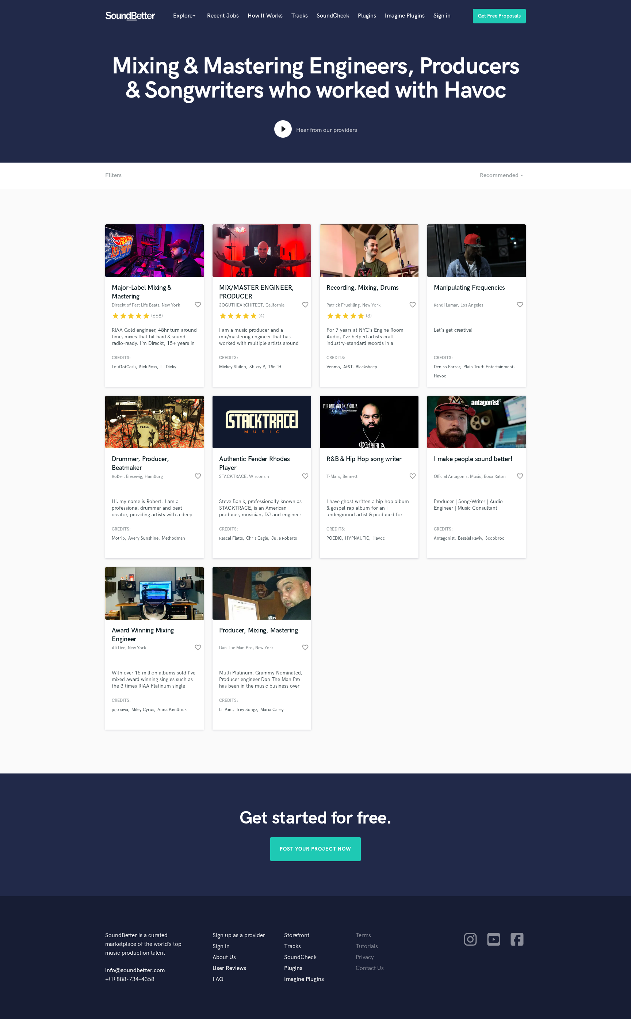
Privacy (365, 957)
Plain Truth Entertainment (488, 367)
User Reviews (229, 968)
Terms (363, 935)
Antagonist (444, 538)
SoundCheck (333, 15)
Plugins (367, 15)
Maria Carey (272, 709)
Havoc (440, 376)
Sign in (442, 15)
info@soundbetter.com (135, 970)
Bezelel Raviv (470, 538)
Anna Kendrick (172, 709)
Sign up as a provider (239, 935)
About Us (224, 957)
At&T (347, 367)
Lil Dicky (168, 367)
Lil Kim (226, 709)
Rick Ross (148, 367)
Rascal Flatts (231, 538)
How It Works (265, 15)
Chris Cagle (257, 538)
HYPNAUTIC (357, 538)
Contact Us (370, 968)
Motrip (118, 538)
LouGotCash (124, 367)
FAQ (218, 979)
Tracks (299, 15)
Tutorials (367, 946)
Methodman (173, 538)
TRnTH (275, 367)
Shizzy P (257, 367)
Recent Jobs (223, 15)
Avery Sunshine (143, 538)
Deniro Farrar (447, 367)
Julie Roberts (284, 538)
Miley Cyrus (142, 709)
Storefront (296, 935)
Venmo (333, 367)
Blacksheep (366, 367)
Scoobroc (494, 538)
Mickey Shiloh (232, 367)
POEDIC (334, 538)
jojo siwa (120, 709)
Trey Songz (246, 709)
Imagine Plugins (405, 15)
